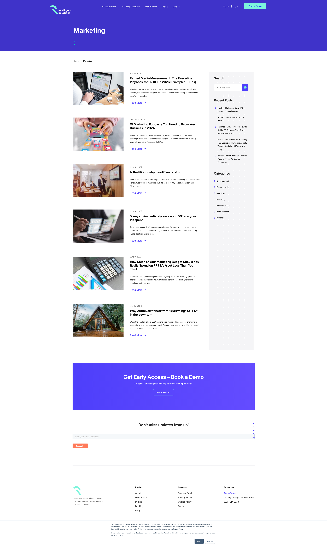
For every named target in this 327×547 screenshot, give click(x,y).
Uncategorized (223, 181)
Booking (139, 506)
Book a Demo (255, 6)
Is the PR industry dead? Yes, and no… (157, 172)
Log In (235, 6)
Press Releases (223, 211)
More (175, 6)
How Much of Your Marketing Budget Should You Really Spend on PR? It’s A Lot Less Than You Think (164, 265)
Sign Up (226, 6)
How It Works (151, 6)
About (138, 493)
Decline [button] (210, 541)
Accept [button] (199, 541)
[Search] (245, 87)
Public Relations (223, 205)
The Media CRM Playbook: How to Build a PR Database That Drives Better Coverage (232, 130)
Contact (182, 506)
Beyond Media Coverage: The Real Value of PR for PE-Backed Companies (232, 158)
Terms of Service (186, 493)
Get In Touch (230, 493)
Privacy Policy (185, 497)
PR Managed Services (131, 6)
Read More (136, 102)
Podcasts (220, 218)
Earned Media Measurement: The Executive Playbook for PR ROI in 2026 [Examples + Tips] (163, 80)
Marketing (221, 199)
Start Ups (221, 193)
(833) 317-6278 (231, 502)
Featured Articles (224, 187)
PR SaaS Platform (109, 6)
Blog (137, 510)
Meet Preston (141, 497)
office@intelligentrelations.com (239, 497)
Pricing (165, 6)
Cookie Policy (184, 502)
